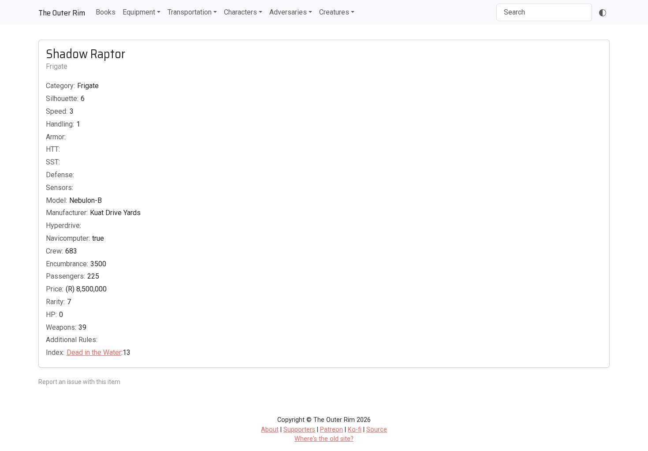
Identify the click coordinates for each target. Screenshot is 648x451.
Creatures (334, 12)
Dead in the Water (94, 352)
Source (376, 429)
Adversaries (288, 12)
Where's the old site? (324, 439)
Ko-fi (354, 429)
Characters (240, 12)
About (270, 429)
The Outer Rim (61, 13)
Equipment (139, 12)
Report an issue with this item (79, 381)
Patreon (331, 429)
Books (105, 12)
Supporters (299, 429)
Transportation (190, 12)
